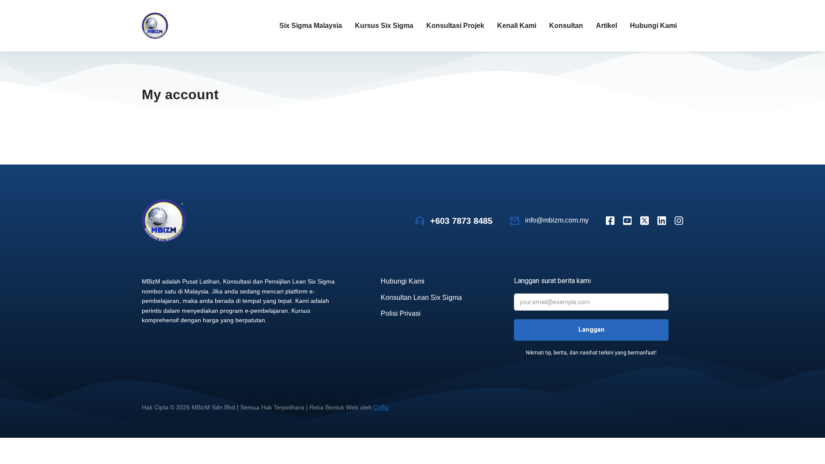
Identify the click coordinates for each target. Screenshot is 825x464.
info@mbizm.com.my (557, 220)
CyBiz (381, 407)
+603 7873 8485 (461, 221)
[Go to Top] (807, 446)
